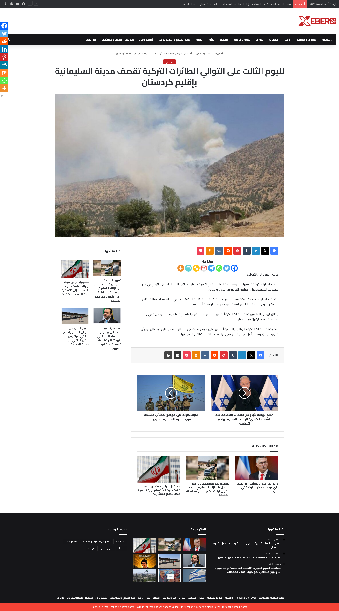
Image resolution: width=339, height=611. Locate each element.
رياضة (200, 39)
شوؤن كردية (242, 39)
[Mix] (4, 73)
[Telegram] (211, 268)
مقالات (273, 39)
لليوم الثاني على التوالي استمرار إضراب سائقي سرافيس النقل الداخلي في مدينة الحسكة (75, 336)
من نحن (91, 39)
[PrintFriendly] (188, 268)
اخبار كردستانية (307, 39)
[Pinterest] (4, 57)
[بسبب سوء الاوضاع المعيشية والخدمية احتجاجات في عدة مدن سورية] (144, 575)
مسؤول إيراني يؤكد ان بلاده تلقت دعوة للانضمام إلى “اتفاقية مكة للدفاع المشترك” (159, 490)
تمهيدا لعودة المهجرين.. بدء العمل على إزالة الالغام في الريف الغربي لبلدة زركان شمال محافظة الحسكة (207, 489)
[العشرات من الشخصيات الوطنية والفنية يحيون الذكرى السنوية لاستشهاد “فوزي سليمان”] (144, 561)
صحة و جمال (71, 541)
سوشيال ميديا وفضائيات (117, 39)
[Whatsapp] (219, 268)
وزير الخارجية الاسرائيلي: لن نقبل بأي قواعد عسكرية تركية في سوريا (257, 487)
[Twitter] (226, 268)
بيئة (211, 39)
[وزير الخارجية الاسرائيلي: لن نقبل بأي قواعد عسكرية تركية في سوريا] (256, 468)
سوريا (259, 39)
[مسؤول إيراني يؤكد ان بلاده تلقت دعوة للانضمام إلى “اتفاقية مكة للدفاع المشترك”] (158, 469)
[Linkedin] (4, 49)
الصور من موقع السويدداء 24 (96, 541)
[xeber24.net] (317, 21)
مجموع (206, 53)
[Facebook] (234, 268)
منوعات (91, 548)
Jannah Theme (100, 607)
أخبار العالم (120, 541)
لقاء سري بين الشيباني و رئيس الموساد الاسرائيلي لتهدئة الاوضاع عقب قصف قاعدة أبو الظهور (108, 338)
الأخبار (287, 39)
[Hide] (1, 96)
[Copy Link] (196, 268)
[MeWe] (4, 65)
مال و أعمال (107, 548)
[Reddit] (4, 41)
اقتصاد (224, 39)
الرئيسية (327, 39)
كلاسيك (121, 548)
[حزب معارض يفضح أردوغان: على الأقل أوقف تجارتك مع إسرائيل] (169, 575)
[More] (180, 268)
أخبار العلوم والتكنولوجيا (175, 39)
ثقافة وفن (146, 39)
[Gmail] (203, 268)
